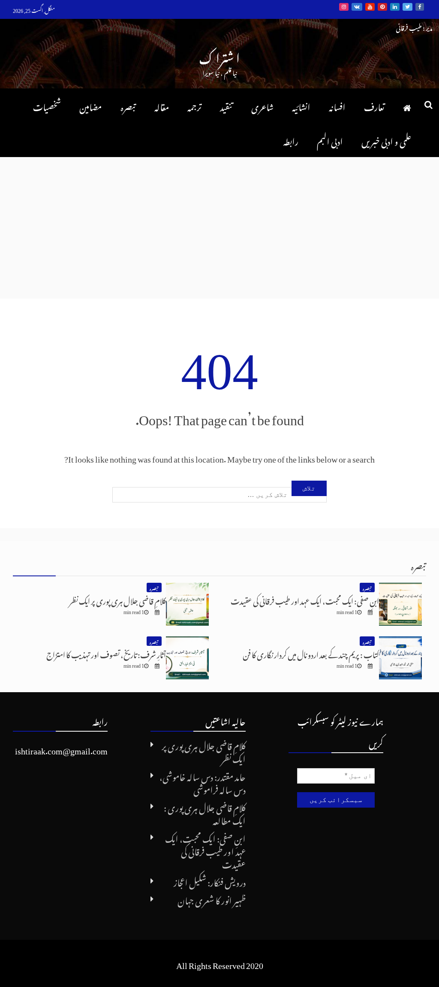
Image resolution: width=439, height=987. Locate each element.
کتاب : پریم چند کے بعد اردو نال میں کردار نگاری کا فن (311, 653)
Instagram (344, 7)
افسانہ (337, 105)
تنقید (226, 105)
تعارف (374, 105)
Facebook (419, 7)
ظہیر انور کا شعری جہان (211, 899)
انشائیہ (301, 105)
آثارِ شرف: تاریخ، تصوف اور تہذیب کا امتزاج (106, 653)
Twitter (407, 7)
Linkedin (395, 7)
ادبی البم (330, 140)
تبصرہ (128, 105)
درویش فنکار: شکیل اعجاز (210, 881)
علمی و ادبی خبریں (386, 140)
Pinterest (382, 7)
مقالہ (161, 105)
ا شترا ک (219, 55)
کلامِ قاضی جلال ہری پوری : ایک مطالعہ (205, 813)
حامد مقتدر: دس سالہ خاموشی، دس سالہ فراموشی (202, 782)
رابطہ (290, 140)
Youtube (370, 7)
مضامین (90, 105)
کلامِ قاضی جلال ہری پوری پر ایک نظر (117, 599)
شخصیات (47, 105)
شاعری (262, 105)
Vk (357, 7)
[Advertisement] (219, 221)
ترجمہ (194, 105)
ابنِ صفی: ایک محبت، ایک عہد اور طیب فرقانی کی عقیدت (305, 599)
